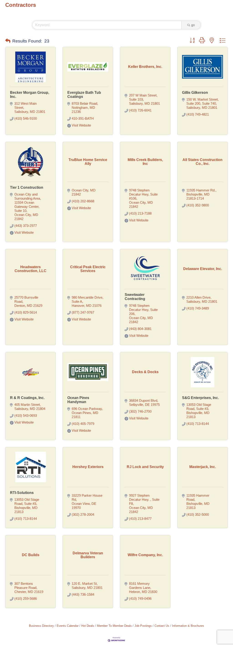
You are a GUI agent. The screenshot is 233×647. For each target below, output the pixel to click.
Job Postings (143, 625)
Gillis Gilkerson (195, 92)
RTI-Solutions (22, 493)
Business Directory (41, 625)
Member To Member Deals (114, 625)
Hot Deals (87, 625)
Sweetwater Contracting (135, 297)
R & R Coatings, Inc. (27, 398)
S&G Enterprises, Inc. (200, 398)
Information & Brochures (188, 625)
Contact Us (161, 625)
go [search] (193, 25)
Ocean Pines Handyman (78, 400)
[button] (7, 41)
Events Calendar (68, 625)
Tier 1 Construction (26, 187)
